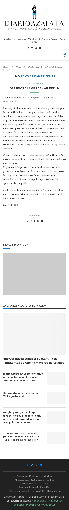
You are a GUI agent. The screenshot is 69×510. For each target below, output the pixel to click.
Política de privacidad (40, 504)
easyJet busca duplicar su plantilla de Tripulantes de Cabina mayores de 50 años (33, 360)
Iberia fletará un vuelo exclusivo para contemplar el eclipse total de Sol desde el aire (23, 377)
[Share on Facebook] (31, 220)
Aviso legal (39, 501)
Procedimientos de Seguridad (34, 487)
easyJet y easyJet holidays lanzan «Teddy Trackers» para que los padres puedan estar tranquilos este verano (22, 417)
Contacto (22, 476)
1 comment (34, 215)
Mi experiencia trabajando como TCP (34, 479)
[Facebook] (28, 48)
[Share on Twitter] (35, 220)
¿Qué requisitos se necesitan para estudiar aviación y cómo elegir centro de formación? (21, 436)
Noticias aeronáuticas (34, 84)
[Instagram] (36, 48)
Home (6, 67)
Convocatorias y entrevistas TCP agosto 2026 (20, 395)
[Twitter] (32, 48)
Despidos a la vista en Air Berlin (34, 88)
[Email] (40, 48)
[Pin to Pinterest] (38, 220)
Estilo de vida (54, 490)
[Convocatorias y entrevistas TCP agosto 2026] (56, 398)
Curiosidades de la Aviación (34, 483)
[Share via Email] (42, 220)
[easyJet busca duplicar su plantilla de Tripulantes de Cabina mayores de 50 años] (34, 334)
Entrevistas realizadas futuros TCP (26, 490)
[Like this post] (27, 220)
